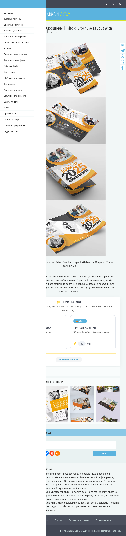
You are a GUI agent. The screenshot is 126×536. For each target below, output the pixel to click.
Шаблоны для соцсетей (15, 95)
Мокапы (7, 107)
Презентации (10, 113)
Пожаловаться (103, 520)
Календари (9, 72)
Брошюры (8, 12)
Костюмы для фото (13, 89)
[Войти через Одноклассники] (57, 453)
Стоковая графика (13, 125)
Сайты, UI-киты (11, 101)
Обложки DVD (11, 66)
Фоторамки (9, 83)
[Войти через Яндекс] (51, 453)
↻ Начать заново (69, 359)
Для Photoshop (12, 119)
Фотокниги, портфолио (15, 60)
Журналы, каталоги (13, 30)
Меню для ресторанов (15, 36)
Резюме (7, 48)
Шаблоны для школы (14, 77)
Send (104, 453)
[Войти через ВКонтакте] (46, 453)
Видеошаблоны (11, 131)
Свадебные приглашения (16, 42)
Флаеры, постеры (12, 18)
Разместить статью (79, 520)
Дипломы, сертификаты (15, 54)
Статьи (58, 520)
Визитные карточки (13, 24)
